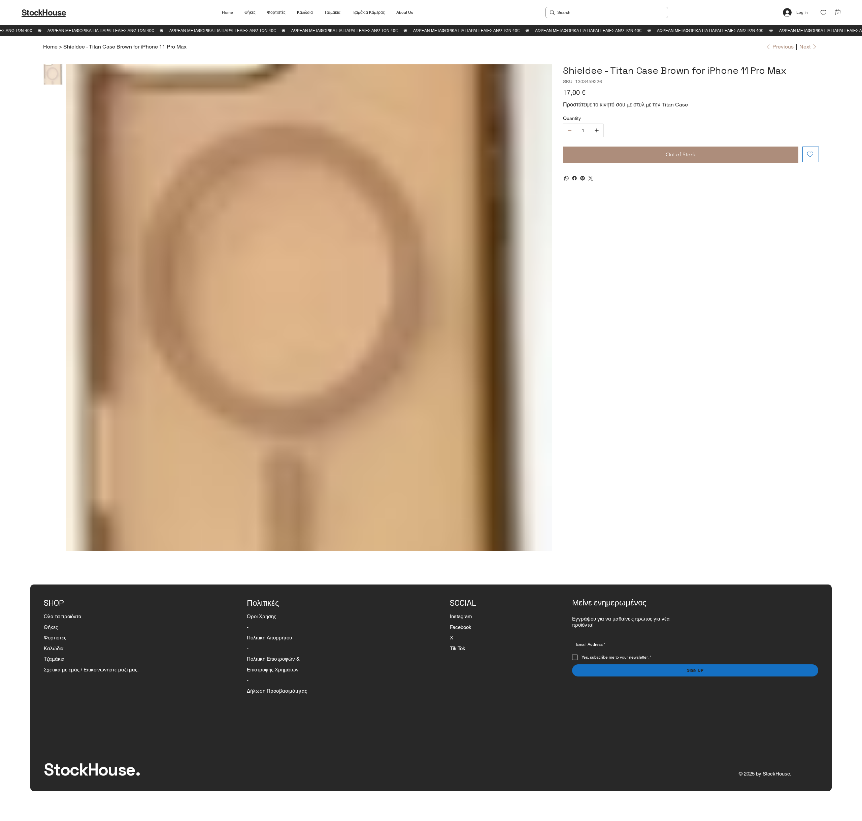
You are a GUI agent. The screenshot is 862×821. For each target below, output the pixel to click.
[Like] (823, 12)
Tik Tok (457, 648)
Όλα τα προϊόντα (62, 616)
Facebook (460, 627)
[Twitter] (590, 178)
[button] (837, 12)
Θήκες (51, 627)
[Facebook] (574, 178)
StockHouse (44, 12)
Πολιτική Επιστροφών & (274, 659)
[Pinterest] (582, 178)
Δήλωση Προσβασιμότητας (277, 691)
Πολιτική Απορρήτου (269, 637)
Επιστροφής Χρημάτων (273, 669)
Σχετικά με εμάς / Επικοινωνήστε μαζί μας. (91, 669)
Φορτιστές (55, 637)
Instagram (461, 616)
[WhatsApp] (566, 178)
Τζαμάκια (54, 659)
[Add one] (596, 130)
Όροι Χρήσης (261, 616)
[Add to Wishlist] (810, 154)
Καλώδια (54, 648)
